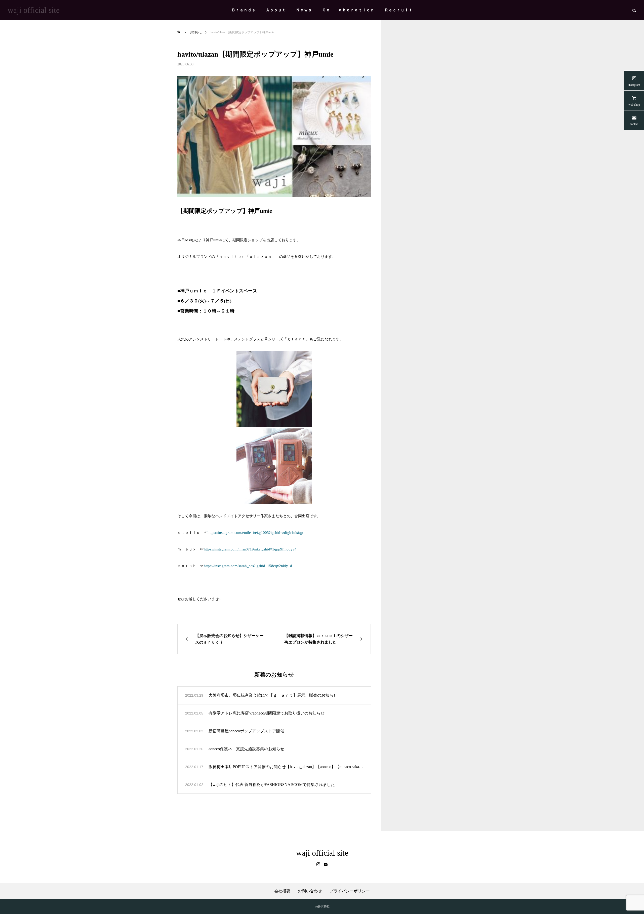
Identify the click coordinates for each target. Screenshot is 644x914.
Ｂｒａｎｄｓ (243, 10)
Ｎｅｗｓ (304, 10)
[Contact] (326, 864)
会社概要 (282, 891)
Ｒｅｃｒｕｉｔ (398, 10)
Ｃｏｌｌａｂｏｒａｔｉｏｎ (348, 10)
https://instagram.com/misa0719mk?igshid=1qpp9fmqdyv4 (250, 549)
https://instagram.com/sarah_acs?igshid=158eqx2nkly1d (248, 566)
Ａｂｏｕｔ (276, 10)
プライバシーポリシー (350, 891)
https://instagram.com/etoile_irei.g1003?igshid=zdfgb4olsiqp (255, 533)
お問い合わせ (310, 891)
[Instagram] (318, 864)
